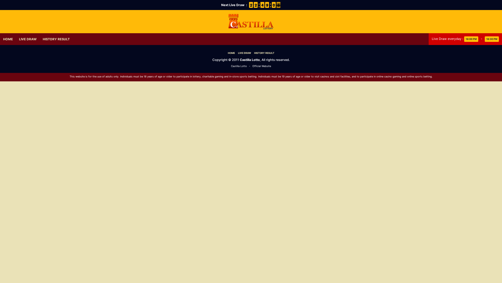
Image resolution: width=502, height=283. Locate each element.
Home (8, 39)
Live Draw (28, 39)
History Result (56, 39)
